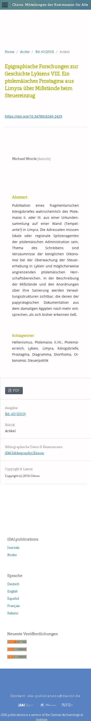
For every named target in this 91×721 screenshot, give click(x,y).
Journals (13, 548)
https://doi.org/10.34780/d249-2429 (33, 116)
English (12, 591)
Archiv (25, 52)
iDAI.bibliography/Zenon (24, 453)
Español (13, 599)
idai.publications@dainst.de (54, 696)
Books (12, 555)
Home (9, 52)
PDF (15, 390)
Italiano (12, 613)
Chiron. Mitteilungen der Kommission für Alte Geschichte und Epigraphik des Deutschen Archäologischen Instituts (39, 4)
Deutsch (13, 584)
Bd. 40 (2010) (44, 52)
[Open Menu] (5, 5)
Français (13, 606)
